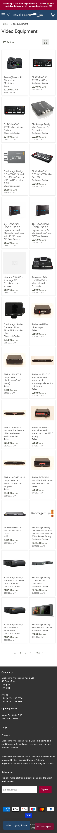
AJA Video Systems (12, 239)
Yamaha (7, 286)
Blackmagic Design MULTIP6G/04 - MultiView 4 (13, 627)
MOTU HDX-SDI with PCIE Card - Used (12, 530)
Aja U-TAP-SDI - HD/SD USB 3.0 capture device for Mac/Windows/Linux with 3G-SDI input (14, 230)
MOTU (6, 536)
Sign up (45, 789)
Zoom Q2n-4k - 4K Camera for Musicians (13, 80)
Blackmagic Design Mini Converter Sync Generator (42, 127)
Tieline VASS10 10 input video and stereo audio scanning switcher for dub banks (42, 380)
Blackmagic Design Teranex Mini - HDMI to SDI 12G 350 (14, 580)
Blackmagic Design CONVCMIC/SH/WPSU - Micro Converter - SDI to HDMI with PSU (14, 177)
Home (5, 24)
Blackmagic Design (40, 83)
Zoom (6, 86)
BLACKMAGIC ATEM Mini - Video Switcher (13, 127)
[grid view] (45, 42)
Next (38, 652)
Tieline (34, 330)
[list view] (52, 42)
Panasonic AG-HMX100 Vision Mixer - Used (39, 280)
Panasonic (36, 286)
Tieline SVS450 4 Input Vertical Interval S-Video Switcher (42, 480)
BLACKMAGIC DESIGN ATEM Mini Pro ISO (42, 174)
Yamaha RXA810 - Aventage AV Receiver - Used (13, 280)
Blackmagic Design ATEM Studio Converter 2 (41, 580)
